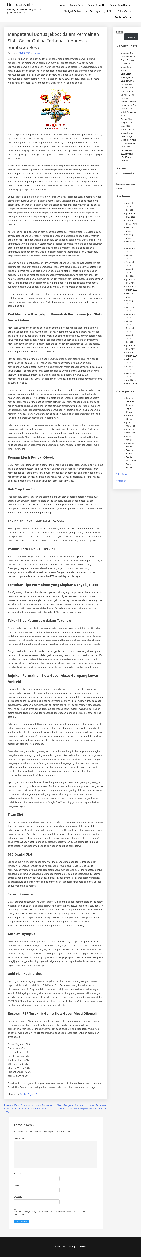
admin (37, 53)
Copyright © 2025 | (65, 1246)
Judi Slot (109, 11)
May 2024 (130, 349)
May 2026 (130, 217)
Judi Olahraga (93, 11)
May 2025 (130, 283)
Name (17, 1174)
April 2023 (131, 380)
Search (120, 31)
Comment (20, 1138)
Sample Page (76, 5)
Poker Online (124, 11)
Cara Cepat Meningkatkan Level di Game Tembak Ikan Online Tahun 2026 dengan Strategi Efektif (127, 84)
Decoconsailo (20, 4)
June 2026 (130, 213)
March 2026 (131, 224)
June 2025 (130, 279)
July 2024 (130, 342)
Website (18, 1197)
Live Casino (131, 432)
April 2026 (131, 220)
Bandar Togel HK (96, 5)
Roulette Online (123, 17)
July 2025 (130, 276)
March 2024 (131, 355)
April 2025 (131, 286)
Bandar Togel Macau (120, 5)
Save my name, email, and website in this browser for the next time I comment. (50, 1213)
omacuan (121, 480)
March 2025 (131, 289)
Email (18, 1185)
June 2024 (130, 345)
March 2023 (131, 383)
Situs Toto (121, 474)
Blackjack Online (72, 11)
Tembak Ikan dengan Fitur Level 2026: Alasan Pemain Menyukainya (127, 126)
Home (62, 5)
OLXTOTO (81, 1246)
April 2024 (131, 352)
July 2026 (130, 210)
